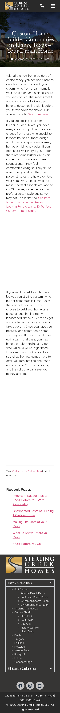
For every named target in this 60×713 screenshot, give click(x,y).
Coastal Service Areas (20, 583)
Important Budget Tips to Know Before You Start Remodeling (30, 500)
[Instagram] (30, 686)
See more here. (38, 114)
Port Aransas (21, 589)
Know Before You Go (27, 543)
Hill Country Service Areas (22, 668)
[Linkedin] (40, 686)
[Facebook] (20, 686)
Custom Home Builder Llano (27, 471)
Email (37, 700)
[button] (30, 583)
